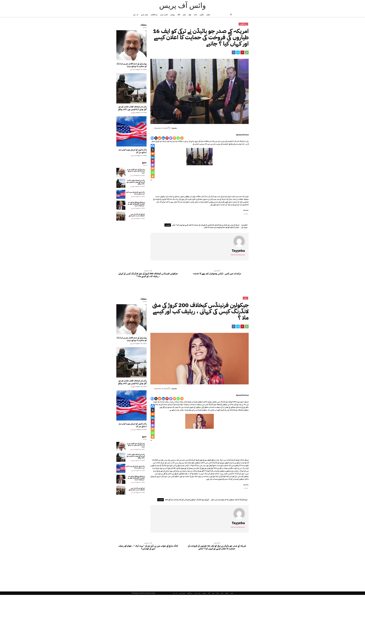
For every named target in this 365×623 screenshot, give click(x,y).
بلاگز (179, 14)
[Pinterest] (242, 52)
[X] (156, 138)
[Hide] (151, 180)
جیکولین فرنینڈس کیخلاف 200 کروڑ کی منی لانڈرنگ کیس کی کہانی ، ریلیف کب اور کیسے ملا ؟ (148, 275)
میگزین (202, 14)
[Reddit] (159, 138)
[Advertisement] (199, 181)
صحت (195, 14)
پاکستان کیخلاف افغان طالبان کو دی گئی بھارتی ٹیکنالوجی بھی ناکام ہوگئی (132, 108)
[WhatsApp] (247, 52)
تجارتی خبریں (164, 14)
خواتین (208, 14)
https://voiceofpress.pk (238, 255)
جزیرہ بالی (244, 227)
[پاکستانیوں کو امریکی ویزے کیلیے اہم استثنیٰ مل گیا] (131, 131)
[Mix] (174, 138)
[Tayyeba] (169, 128)
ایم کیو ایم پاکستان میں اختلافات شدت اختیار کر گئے (137, 215)
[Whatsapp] (178, 138)
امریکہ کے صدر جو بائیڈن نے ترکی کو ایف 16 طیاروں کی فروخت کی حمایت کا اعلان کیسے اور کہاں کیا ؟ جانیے (205, 225)
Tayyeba (174, 128)
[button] (231, 15)
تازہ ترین (135, 14)
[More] (182, 138)
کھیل (189, 14)
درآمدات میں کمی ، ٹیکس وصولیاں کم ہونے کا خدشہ (217, 273)
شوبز (184, 14)
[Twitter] (238, 52)
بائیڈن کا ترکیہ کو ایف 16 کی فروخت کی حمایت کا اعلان (221, 227)
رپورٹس (172, 14)
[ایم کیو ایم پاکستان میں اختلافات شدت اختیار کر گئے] (120, 216)
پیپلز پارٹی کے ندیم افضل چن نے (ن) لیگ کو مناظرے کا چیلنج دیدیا (131, 65)
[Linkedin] (163, 138)
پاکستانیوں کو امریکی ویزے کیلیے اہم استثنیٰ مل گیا (133, 151)
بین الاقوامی (154, 14)
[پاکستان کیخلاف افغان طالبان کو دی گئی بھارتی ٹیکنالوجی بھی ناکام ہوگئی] (131, 88)
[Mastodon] (170, 138)
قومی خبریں (144, 14)
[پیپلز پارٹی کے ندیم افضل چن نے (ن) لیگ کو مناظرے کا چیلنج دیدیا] (131, 45)
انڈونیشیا (244, 225)
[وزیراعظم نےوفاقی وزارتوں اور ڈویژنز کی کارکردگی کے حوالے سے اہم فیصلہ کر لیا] (120, 205)
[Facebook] (234, 52)
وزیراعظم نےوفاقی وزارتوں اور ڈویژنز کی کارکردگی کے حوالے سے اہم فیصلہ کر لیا (136, 204)
